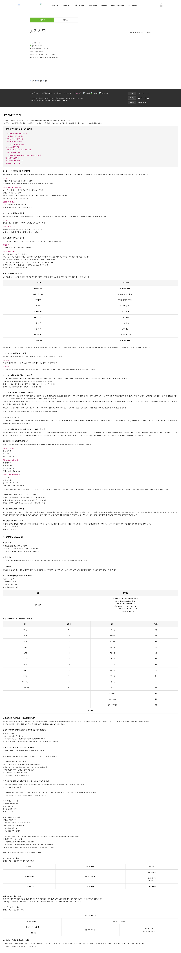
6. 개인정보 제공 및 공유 (12, 147)
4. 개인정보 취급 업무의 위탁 (13, 142)
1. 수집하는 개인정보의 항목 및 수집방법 (16, 133)
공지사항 (42, 20)
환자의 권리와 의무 (35, 93)
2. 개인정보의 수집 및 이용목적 (14, 136)
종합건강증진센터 (117, 5)
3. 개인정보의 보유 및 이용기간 (14, 139)
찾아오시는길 (67, 93)
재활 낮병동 (93, 5)
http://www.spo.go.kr (26, 500)
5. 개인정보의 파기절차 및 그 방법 (15, 144)
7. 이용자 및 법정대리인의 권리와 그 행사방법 (18, 150)
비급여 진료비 (57, 93)
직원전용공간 (77, 93)
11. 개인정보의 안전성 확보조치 (14, 161)
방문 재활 (104, 5)
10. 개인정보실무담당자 (12, 158)
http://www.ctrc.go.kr (26, 503)
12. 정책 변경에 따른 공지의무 (13, 163)
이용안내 (66, 5)
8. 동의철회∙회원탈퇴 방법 (13, 152)
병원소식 (66, 20)
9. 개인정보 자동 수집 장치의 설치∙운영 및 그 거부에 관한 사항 (23, 155)
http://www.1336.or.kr (25, 495)
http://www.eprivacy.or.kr (26, 497)
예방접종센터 (132, 5)
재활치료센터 (79, 5)
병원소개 (55, 5)
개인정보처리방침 (47, 93)
